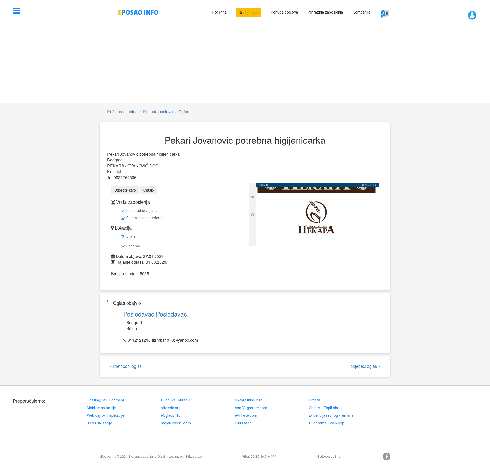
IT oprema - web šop (326, 423)
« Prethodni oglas (126, 366)
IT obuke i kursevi (175, 400)
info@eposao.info (328, 456)
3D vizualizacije (99, 423)
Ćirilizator (243, 423)
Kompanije (361, 12)
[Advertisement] (245, 64)
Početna (219, 12)
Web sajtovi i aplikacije (105, 416)
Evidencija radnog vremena (331, 416)
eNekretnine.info (249, 400)
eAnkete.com (246, 416)
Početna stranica (122, 112)
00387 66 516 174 (263, 456)
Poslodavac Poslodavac (155, 313)
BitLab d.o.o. (193, 456)
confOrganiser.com (251, 408)
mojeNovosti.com (176, 423)
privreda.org (170, 408)
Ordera (314, 400)
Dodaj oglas (249, 12)
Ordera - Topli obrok (325, 408)
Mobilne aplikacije (101, 408)
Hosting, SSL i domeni (105, 400)
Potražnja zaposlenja (325, 12)
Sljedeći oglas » (365, 366)
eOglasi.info (171, 416)
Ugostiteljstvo (125, 190)
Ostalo (148, 190)
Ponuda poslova (284, 12)
